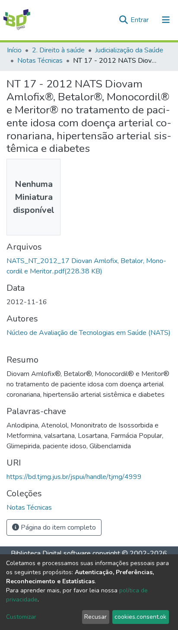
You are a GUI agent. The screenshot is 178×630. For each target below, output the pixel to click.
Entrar (140, 20)
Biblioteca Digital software (51, 553)
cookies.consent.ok (140, 617)
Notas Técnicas (40, 60)
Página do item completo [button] (57, 527)
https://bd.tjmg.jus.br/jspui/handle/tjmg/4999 (74, 477)
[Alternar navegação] (166, 20)
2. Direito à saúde (58, 50)
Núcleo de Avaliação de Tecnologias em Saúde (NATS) (88, 333)
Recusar (95, 617)
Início (14, 50)
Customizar (21, 617)
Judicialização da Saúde (129, 50)
